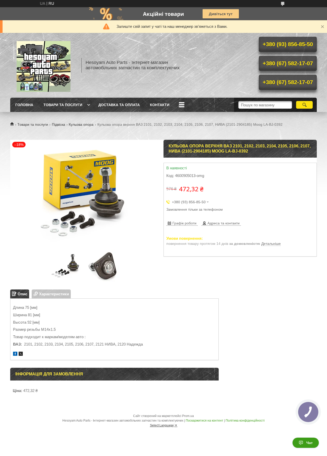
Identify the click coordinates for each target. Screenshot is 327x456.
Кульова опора (81, 124)
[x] (21, 354)
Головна (24, 105)
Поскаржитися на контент (204, 420)
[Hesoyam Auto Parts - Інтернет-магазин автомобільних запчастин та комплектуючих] (43, 65)
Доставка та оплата (119, 105)
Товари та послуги (62, 105)
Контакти (159, 105)
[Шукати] (304, 105)
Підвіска (58, 124)
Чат (309, 443)
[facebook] (15, 354)
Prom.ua (188, 416)
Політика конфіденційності (245, 420)
